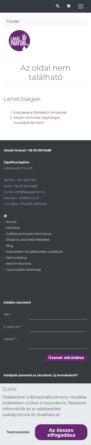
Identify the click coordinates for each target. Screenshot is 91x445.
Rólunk (11, 222)
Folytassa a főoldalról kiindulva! (40, 112)
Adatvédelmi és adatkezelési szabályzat (34, 251)
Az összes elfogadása (61, 432)
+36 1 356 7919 (26, 180)
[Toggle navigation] (80, 6)
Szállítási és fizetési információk (29, 234)
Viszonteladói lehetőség (23, 269)
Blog (9, 246)
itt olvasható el (45, 414)
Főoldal (13, 21)
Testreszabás (18, 432)
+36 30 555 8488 (39, 150)
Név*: (7, 314)
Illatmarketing (16, 258)
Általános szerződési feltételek (28, 239)
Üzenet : (10, 339)
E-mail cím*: (12, 327)
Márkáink (13, 228)
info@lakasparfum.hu (30, 192)
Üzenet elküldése (66, 357)
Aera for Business (18, 263)
